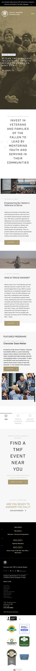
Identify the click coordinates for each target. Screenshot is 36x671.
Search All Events (17, 482)
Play (19, 186)
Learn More (10, 242)
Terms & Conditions (7, 597)
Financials (5, 590)
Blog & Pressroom (7, 593)
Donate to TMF (6, 587)
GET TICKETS (6, 71)
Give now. (25, 4)
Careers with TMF (7, 594)
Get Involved (6, 585)
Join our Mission (16, 511)
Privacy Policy (6, 596)
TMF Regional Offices (10, 612)
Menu (32, 13)
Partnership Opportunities (9, 591)
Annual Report (6, 588)
